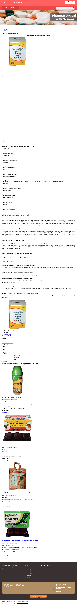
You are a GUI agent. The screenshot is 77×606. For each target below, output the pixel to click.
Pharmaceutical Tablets (45, 579)
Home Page (23, 7)
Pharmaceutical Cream (45, 569)
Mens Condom (44, 577)
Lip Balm (43, 575)
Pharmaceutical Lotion (45, 571)
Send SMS (44, 596)
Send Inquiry (35, 596)
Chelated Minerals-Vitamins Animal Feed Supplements (16, 492)
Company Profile (33, 7)
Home (5, 29)
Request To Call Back (6, 335)
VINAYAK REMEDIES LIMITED (12, 3)
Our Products (9, 8)
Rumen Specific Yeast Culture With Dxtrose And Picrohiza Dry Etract (20, 540)
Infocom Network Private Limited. (22, 603)
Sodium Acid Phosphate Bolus (10, 445)
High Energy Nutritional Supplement (11, 397)
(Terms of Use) (25, 601)
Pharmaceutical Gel (45, 573)
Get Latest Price (7, 334)
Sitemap (28, 577)
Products (6, 30)
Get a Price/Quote (6, 412)
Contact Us (42, 7)
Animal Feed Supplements (9, 32)
